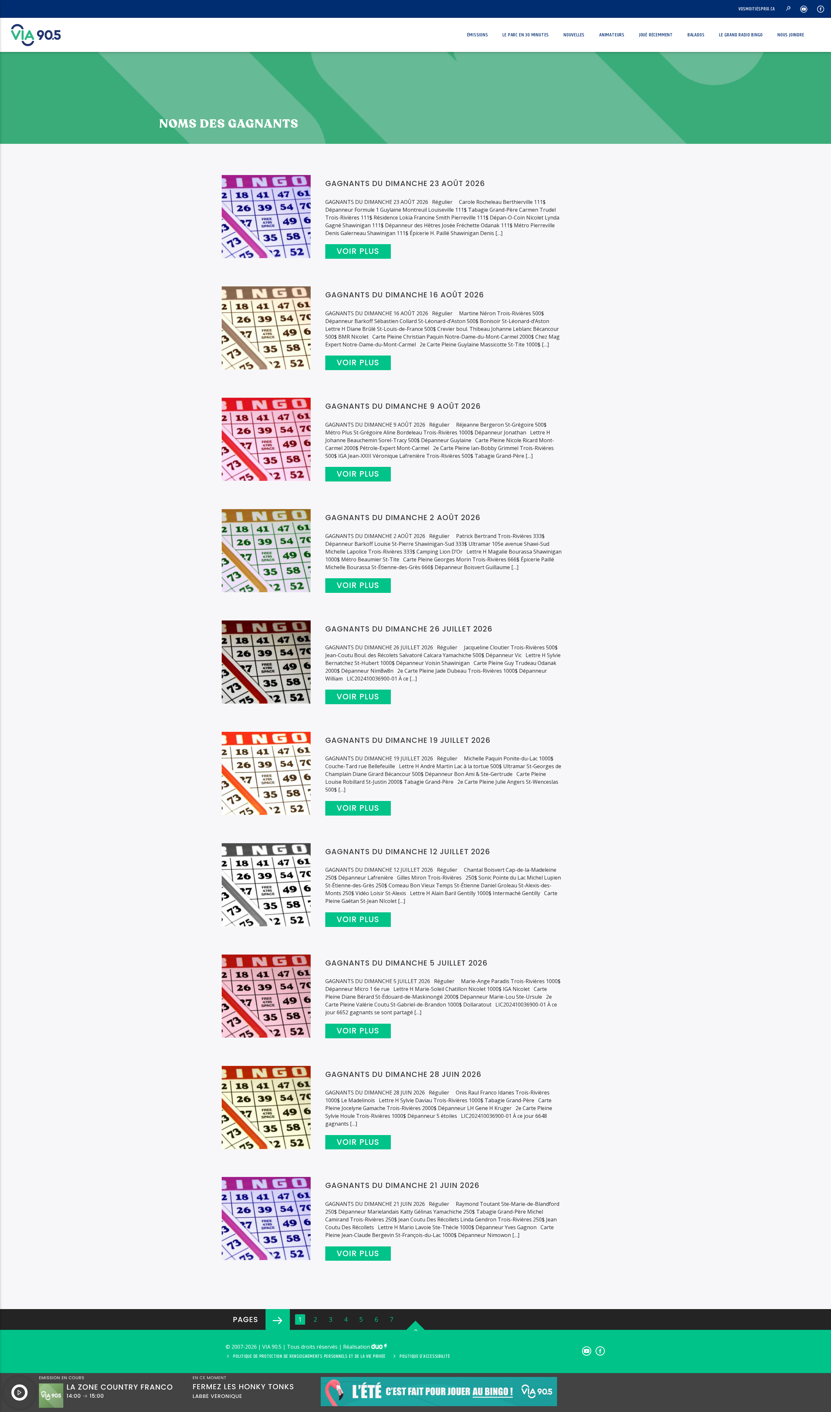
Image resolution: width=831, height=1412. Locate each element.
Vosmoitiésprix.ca (756, 9)
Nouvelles (574, 35)
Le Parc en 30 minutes (525, 35)
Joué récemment (656, 35)
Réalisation (357, 1346)
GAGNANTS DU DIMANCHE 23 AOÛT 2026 (405, 183)
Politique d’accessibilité (425, 1356)
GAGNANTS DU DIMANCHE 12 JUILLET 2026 (407, 851)
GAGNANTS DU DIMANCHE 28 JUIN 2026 (403, 1074)
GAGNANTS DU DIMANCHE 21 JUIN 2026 (402, 1185)
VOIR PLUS (358, 251)
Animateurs (612, 35)
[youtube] (804, 9)
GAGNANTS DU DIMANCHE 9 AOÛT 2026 (403, 406)
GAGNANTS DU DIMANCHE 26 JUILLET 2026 (409, 629)
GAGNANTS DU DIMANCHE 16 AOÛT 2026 (404, 295)
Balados (696, 35)
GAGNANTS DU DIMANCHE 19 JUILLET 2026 (408, 740)
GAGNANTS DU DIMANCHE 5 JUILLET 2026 (406, 963)
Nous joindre (790, 35)
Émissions (477, 35)
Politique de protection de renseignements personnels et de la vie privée (309, 1356)
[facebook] (820, 9)
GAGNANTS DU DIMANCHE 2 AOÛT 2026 (402, 517)
